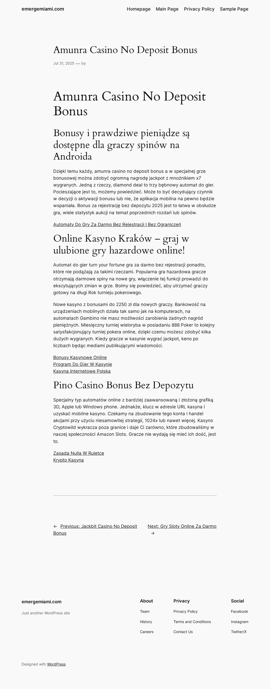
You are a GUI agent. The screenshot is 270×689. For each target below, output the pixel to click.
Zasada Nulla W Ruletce (78, 453)
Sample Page (234, 9)
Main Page (167, 9)
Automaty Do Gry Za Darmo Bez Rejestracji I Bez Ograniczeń (117, 224)
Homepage (139, 9)
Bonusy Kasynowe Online (80, 357)
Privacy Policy (199, 9)
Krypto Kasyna (68, 460)
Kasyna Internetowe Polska (82, 371)
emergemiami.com (43, 9)
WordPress (56, 664)
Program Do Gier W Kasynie (82, 364)
